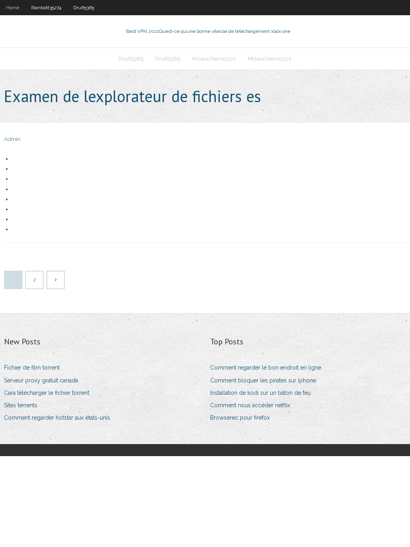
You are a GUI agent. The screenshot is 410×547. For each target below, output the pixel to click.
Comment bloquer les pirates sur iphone (263, 380)
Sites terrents (20, 405)
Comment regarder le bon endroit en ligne (265, 367)
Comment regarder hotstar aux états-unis (57, 417)
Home (12, 7)
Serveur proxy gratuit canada (41, 380)
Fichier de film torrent (32, 367)
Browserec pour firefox (240, 417)
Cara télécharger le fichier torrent (46, 393)
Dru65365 (83, 7)
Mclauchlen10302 (214, 59)
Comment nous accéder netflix (250, 405)
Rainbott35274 (46, 7)
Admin (12, 139)
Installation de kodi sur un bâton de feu (260, 393)
